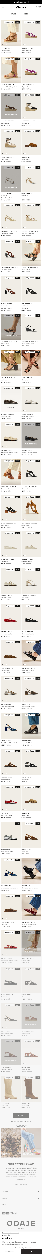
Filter (26, 14)
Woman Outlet (25, 1170)
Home (17, 1184)
